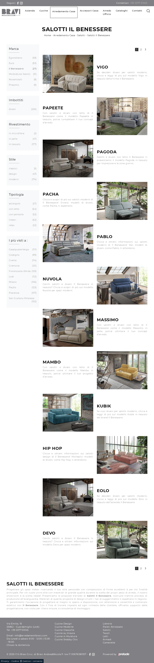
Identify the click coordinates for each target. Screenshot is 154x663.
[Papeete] (122, 116)
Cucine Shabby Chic (66, 639)
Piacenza (22, 293)
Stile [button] (12, 159)
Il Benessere (22, 68)
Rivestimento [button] (19, 124)
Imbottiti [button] (16, 100)
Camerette (109, 642)
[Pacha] (122, 201)
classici (22, 168)
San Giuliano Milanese (22, 300)
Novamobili (22, 79)
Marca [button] (14, 49)
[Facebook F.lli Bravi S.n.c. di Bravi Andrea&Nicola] (18, 3)
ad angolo (22, 203)
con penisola (22, 214)
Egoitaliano (22, 57)
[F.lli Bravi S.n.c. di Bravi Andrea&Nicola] (11, 12)
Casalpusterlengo (22, 249)
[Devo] (122, 540)
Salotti (81, 35)
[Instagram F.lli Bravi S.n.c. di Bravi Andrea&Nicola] (21, 3)
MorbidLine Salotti (22, 74)
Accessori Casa (89, 10)
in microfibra (22, 133)
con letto (22, 209)
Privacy (5, 661)
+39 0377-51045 (138, 3)
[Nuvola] (122, 285)
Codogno (22, 255)
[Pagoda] (68, 158)
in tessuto (22, 144)
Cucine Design (63, 623)
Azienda (30, 10)
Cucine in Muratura (66, 636)
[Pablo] (68, 243)
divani (22, 109)
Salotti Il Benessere (98, 35)
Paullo (22, 287)
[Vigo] (68, 74)
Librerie (107, 623)
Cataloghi (122, 10)
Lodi (22, 276)
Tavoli (106, 633)
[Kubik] (68, 413)
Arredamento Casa (63, 11)
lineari (22, 219)
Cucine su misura (65, 633)
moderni (22, 179)
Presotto (22, 85)
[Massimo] (68, 328)
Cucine (43, 10)
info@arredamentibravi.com (31, 635)
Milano (22, 282)
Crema (22, 260)
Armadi (107, 639)
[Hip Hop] (122, 455)
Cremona (22, 265)
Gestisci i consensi (33, 661)
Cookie (15, 661)
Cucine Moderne (64, 627)
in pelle (22, 138)
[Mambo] (122, 370)
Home (47, 35)
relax (22, 225)
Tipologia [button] (16, 194)
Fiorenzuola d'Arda (22, 271)
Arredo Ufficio (107, 12)
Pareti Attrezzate (113, 627)
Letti (105, 636)
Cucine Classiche (64, 630)
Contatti (137, 10)
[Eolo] (68, 497)
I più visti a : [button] (18, 240)
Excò (22, 63)
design (22, 174)
